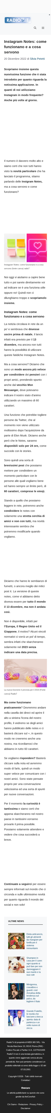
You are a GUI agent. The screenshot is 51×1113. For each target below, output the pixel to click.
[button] (35, 28)
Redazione (23, 1104)
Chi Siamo (12, 1104)
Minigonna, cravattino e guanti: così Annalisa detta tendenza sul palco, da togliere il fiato (33, 993)
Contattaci (25, 1080)
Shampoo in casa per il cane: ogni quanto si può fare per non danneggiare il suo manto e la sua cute (34, 966)
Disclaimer (25, 1108)
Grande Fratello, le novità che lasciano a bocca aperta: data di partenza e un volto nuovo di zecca (35, 1019)
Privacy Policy (36, 1104)
